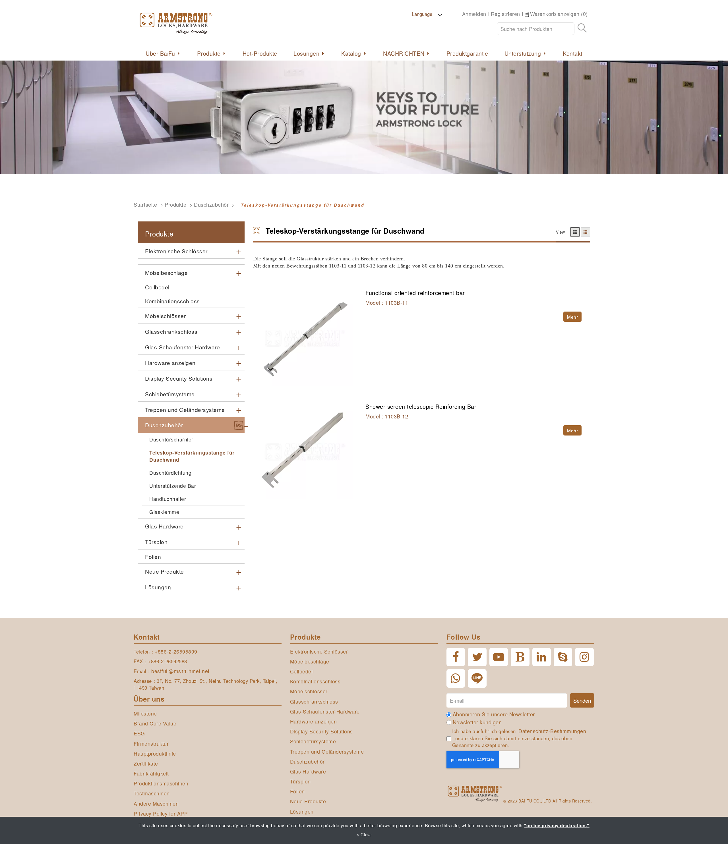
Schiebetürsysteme (170, 394)
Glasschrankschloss (171, 331)
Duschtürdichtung (170, 472)
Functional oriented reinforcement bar (415, 293)
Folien (153, 556)
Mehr (572, 317)
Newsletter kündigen (477, 722)
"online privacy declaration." (557, 825)
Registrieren (505, 13)
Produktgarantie (467, 53)
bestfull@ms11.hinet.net (180, 671)
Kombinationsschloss (172, 301)
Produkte (209, 53)
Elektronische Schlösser (176, 251)
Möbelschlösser (165, 316)
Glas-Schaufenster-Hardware (182, 347)
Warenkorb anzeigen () (559, 13)
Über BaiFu (160, 53)
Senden (582, 700)
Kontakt (572, 53)
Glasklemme (164, 511)
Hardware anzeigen (170, 362)
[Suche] (582, 29)
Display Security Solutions (178, 378)
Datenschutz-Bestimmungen (552, 731)
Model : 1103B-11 (386, 302)
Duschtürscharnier (171, 439)
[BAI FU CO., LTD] (210, 23)
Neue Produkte (164, 571)
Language (421, 14)
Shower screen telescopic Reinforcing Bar (420, 406)
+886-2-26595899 (176, 651)
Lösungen (306, 53)
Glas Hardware (164, 526)
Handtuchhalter (167, 498)
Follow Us (463, 637)
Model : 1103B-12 (386, 416)
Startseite (145, 204)
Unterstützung (522, 53)
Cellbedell (158, 287)
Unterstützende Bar (172, 485)
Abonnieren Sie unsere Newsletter (494, 714)
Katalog (351, 53)
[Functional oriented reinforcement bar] (305, 339)
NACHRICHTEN (404, 53)
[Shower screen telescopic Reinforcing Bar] (305, 452)
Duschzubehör (211, 204)
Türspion (156, 542)
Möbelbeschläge (166, 272)
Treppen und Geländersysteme (185, 409)
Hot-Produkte (260, 53)
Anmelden (474, 13)
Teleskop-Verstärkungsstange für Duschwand (192, 456)
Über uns (149, 699)
